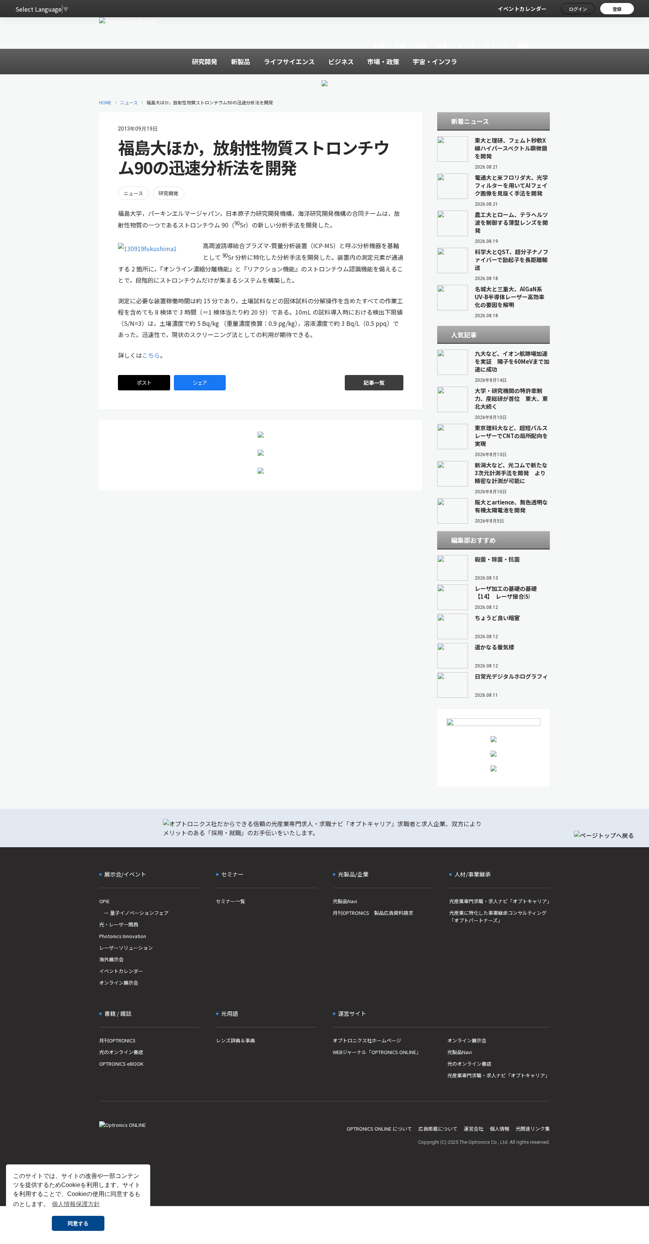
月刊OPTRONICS (117, 1040)
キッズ (466, 46)
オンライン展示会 (118, 982)
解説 (421, 46)
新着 (379, 46)
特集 (442, 46)
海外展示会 (111, 959)
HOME (105, 102)
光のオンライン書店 (121, 1052)
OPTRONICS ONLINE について (379, 1128)
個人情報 (499, 1128)
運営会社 (473, 1128)
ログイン (578, 9)
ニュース (129, 102)
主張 (400, 46)
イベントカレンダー (522, 8)
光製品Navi (345, 901)
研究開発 (168, 193)
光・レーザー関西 (118, 924)
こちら (151, 355)
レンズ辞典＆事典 (235, 1040)
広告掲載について (437, 1128)
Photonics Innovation (122, 936)
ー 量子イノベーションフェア (134, 912)
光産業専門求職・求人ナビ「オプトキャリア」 (499, 901)
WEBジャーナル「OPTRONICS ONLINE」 (377, 1052)
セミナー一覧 (230, 901)
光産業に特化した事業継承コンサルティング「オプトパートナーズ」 (497, 916)
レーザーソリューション (126, 947)
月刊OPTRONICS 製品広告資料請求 (373, 912)
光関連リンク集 (533, 1128)
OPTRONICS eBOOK (121, 1063)
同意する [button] (78, 1223)
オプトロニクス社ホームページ (367, 1040)
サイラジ (496, 46)
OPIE (104, 901)
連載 (523, 46)
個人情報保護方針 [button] (76, 1204)
